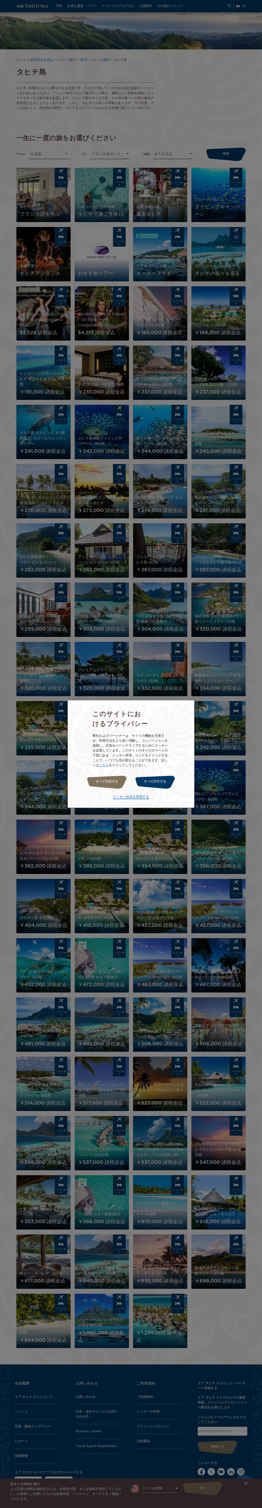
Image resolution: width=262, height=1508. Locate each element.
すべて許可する (155, 781)
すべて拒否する (107, 781)
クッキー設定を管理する (131, 796)
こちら (104, 765)
